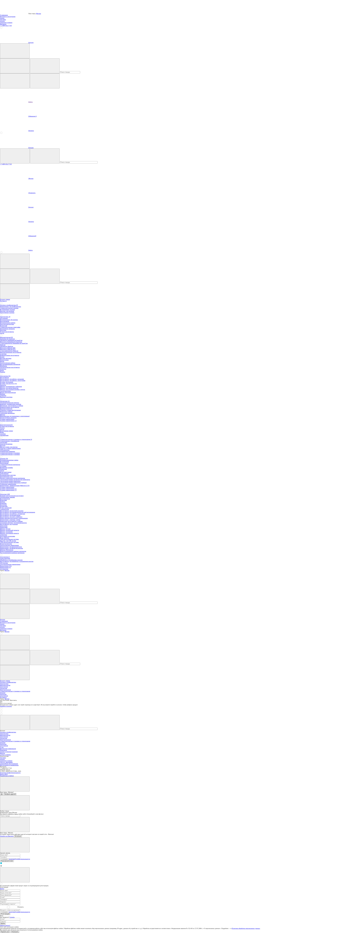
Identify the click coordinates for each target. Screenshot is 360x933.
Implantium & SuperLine (7, 339)
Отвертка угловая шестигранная (10, 410)
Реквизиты (3, 750)
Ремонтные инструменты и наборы (11, 521)
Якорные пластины (6, 397)
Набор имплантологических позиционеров (14, 518)
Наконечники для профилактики (10, 306)
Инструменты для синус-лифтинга (11, 517)
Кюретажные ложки (6, 431)
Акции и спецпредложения (9, 751)
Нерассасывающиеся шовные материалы (13, 551)
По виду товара (5, 299)
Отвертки (3, 369)
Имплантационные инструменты (10, 352)
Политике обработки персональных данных (246, 928)
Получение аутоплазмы (7, 536)
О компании (4, 15)
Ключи (2, 357)
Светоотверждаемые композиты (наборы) (13, 482)
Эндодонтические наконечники (10, 564)
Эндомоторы (4, 569)
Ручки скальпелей (6, 508)
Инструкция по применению (9, 765)
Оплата (2, 21)
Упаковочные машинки (7, 451)
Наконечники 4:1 (5, 567)
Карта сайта (4, 774)
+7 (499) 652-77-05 (6, 25)
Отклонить (15, 932)
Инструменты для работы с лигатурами (12, 380)
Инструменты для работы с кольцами (12, 379)
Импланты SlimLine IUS (7, 349)
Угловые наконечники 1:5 (8, 420)
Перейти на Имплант (7, 836)
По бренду (3, 301)
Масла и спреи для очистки (9, 447)
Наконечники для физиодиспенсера (11, 548)
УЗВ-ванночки (4, 450)
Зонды (2, 333)
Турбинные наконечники (8, 484)
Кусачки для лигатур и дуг (8, 383)
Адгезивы (3, 466)
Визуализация (4, 321)
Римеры (2, 372)
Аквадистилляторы (6, 444)
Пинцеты (3, 385)
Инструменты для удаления (9, 524)
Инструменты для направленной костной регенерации (17, 512)
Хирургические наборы (7, 363)
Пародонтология (6, 425)
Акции (2, 18)
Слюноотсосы (4, 509)
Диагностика (5, 317)
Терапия (4, 458)
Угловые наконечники (7, 419)
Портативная (4, 463)
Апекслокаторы (5, 558)
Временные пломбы (6, 467)
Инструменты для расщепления (10, 515)
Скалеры (3, 434)
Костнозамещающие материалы (10, 364)
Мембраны (3, 366)
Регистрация (5, 914)
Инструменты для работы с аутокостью (12, 514)
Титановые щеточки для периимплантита (13, 523)
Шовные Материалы (6, 550)
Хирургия (5, 494)
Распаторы (3, 505)
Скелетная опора (5, 391)
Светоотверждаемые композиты (10, 481)
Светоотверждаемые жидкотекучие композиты (15, 479)
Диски (2, 470)
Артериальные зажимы (7, 497)
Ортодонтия (5, 376)
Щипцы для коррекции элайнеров (11, 386)
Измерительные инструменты (9, 355)
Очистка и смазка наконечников (10, 448)
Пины (2, 370)
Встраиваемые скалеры (7, 309)
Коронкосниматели (6, 408)
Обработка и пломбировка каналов (11, 560)
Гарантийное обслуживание (9, 763)
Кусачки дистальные (6, 382)
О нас (2, 747)
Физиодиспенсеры (6, 544)
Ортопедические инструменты (10, 367)
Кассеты (2, 445)
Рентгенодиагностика (7, 324)
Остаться (18, 836)
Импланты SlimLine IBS (7, 348)
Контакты (3, 24)
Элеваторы (3, 535)
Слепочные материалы (7, 413)
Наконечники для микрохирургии (11, 547)
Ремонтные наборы (6, 411)
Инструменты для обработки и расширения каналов (16, 561)
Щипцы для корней (6, 532)
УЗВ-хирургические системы (9, 539)
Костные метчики (5, 358)
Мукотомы (3, 500)
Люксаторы (3, 526)
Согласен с (16, 859)
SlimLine (2, 345)
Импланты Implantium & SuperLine (11, 342)
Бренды (2, 753)
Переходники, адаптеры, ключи (10, 520)
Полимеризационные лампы (9, 460)
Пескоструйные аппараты (8, 417)
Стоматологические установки (10, 453)
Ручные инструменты (7, 332)
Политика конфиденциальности (10, 772)
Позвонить (31, 193)
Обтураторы (4, 563)
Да (2, 794)
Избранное (32, 116)
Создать (12, 917)
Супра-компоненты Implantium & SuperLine (14, 343)
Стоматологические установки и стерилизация (16, 439)
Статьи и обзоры (5, 754)
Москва (38, 13)
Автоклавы (3, 442)
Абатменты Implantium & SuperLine (11, 340)
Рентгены (3, 330)
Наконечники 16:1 (6, 566)
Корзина (31, 221)
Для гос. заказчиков (6, 762)
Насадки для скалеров (7, 311)
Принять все (5, 932)
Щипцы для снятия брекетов (9, 388)
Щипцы (2, 414)
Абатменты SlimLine (6, 346)
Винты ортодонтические (8, 392)
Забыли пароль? (5, 925)
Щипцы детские (5, 529)
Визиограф (3, 326)
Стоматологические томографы (10, 327)
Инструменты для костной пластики (11, 511)
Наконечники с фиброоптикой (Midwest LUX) (15, 485)
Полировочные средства (8, 475)
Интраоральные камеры (7, 323)
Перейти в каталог (6, 706)
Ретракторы (4, 506)
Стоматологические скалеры (9, 308)
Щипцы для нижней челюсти (9, 533)
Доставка (3, 19)
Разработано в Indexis (7, 775)
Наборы (2, 394)
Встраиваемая (4, 461)
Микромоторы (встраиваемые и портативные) (15, 416)
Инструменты (4, 377)
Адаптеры (3, 354)
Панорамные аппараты (7, 329)
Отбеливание (4, 473)
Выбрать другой (10, 794)
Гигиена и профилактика (9, 305)
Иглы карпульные (5, 472)
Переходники (4, 360)
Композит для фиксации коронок (10, 404)
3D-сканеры (4, 318)
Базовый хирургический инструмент (12, 496)
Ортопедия (5, 401)
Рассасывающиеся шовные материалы (12, 553)
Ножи (2, 432)
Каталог (31, 42)
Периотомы (4, 527)
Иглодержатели (5, 499)
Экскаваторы (4, 435)
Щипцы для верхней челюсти (9, 530)
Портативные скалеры (7, 312)
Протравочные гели (6, 476)
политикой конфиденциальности (19, 859)
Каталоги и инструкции (7, 16)
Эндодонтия (5, 557)
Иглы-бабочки (4, 538)
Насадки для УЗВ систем (8, 541)
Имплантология (6, 337)
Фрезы (2, 361)
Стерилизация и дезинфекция (9, 441)
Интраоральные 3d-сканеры (9, 320)
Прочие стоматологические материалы (12, 478)
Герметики (3, 469)
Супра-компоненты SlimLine (9, 351)
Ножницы (3, 503)
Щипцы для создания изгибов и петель (12, 389)
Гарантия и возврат (6, 22)
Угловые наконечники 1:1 (8, 488)
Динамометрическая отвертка (9, 402)
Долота (2, 428)
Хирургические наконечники (9, 545)
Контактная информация (8, 748)
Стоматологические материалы (10, 464)
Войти (30, 102)
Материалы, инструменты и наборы (11, 405)
